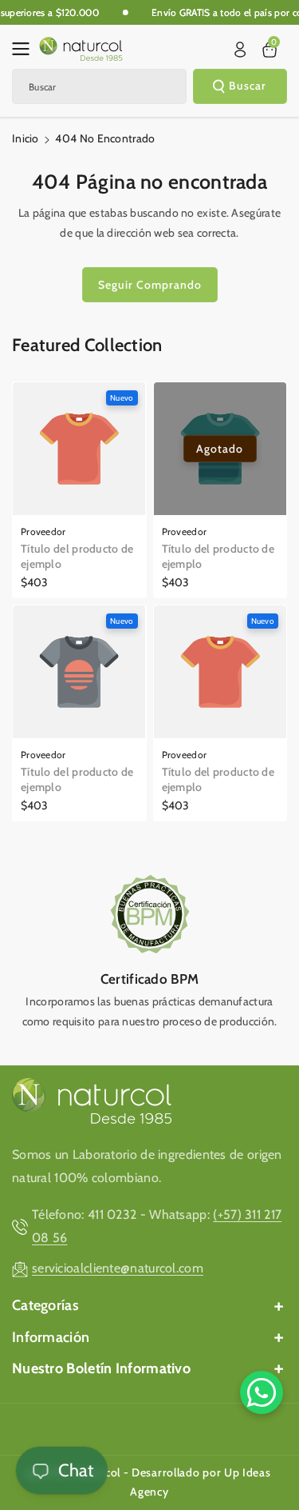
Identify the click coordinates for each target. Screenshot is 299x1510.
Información (50, 1337)
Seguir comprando (150, 285)
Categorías (45, 1305)
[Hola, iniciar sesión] (240, 49)
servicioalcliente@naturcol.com (117, 1268)
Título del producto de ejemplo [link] (77, 555)
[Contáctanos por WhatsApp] (261, 1392)
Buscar (247, 85)
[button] (25, 48)
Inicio (25, 138)
